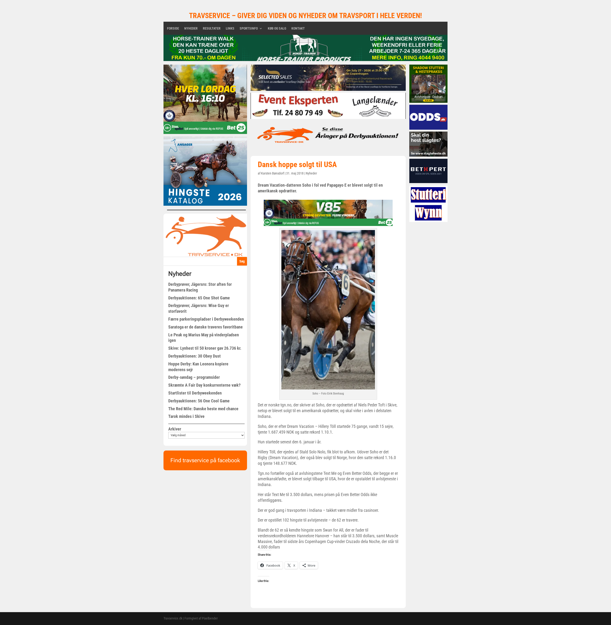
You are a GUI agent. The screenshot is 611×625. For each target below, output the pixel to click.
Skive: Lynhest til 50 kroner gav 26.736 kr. (204, 348)
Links (230, 28)
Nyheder (191, 28)
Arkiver (174, 428)
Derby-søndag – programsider (194, 377)
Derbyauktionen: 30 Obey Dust (194, 356)
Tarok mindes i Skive (186, 416)
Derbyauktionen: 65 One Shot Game (199, 297)
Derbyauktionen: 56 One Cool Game (199, 400)
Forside (173, 28)
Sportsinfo (249, 28)
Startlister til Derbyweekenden (195, 392)
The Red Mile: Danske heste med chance (203, 408)
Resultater (212, 28)
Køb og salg (277, 28)
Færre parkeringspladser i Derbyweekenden (206, 319)
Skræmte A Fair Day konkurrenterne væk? (204, 385)
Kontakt (298, 28)
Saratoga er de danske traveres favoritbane (205, 326)
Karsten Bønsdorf (272, 173)
